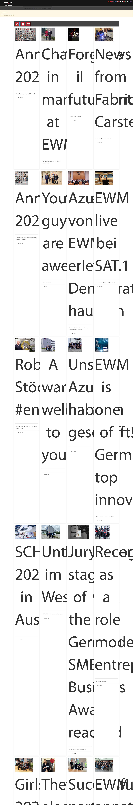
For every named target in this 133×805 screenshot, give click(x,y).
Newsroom (36, 8)
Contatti (49, 8)
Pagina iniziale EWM (28, 8)
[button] (17, 24)
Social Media (43, 8)
